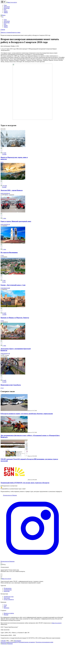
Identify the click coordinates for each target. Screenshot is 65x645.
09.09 (5, 288)
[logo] (11, 2)
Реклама (6, 614)
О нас (5, 605)
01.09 (8, 353)
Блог (5, 9)
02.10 (8, 224)
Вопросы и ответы (9, 613)
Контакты (6, 607)
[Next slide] (4, 129)
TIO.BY (4, 640)
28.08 (5, 353)
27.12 (2, 388)
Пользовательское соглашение (27, 642)
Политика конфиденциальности (9, 642)
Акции (6, 11)
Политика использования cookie (44, 642)
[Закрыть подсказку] (1, 563)
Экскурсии (7, 6)
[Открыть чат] (1, 574)
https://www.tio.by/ (57, 623)
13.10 (2, 320)
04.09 (2, 224)
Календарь (7, 8)
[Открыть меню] (3, 2)
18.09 (5, 224)
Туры (5, 5)
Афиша (6, 12)
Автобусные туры (8, 596)
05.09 (2, 288)
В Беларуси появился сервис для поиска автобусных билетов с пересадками (27, 413)
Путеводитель (7, 588)
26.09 (5, 193)
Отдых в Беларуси (9, 599)
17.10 (2, 255)
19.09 (8, 288)
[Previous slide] (2, 129)
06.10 (8, 193)
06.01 (2, 162)
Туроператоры (8, 589)
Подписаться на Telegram (10, 495)
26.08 (2, 353)
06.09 (2, 193)
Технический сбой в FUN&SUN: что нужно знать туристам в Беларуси (25, 483)
